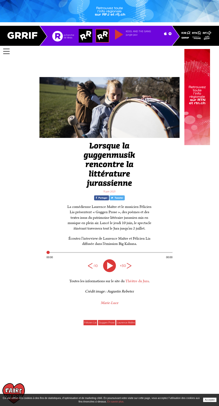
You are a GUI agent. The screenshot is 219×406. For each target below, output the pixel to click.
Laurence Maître (126, 322)
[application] (109, 254)
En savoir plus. (115, 401)
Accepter (210, 399)
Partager (102, 198)
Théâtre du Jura (137, 281)
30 (125, 265)
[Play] (109, 265)
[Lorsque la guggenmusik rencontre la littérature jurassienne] (109, 136)
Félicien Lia (90, 322)
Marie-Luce (109, 303)
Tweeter (118, 198)
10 (93, 265)
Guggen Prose (107, 322)
